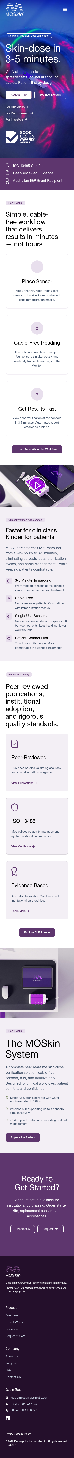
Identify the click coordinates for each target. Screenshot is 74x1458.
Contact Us (13, 1377)
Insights (11, 1363)
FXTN (16, 1444)
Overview (12, 1315)
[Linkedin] (8, 1418)
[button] (65, 9)
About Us (12, 1356)
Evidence (12, 1329)
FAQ (8, 1370)
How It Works (14, 1322)
